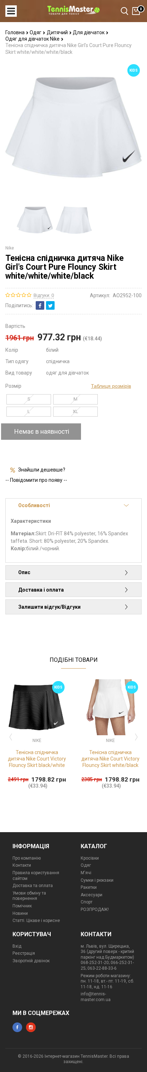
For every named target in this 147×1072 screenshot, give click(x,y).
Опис (24, 572)
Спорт (86, 902)
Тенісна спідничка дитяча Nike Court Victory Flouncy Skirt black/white (37, 758)
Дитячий (58, 32)
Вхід (16, 946)
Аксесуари (91, 894)
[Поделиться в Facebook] (40, 305)
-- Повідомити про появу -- (36, 480)
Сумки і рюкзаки (97, 880)
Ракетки (89, 887)
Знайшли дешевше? (41, 470)
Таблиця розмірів (111, 386)
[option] (34, 220)
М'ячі (86, 872)
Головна (15, 32)
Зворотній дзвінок (31, 960)
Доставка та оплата (32, 885)
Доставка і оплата (41, 590)
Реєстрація (23, 953)
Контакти (21, 865)
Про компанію (26, 858)
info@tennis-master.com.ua (96, 996)
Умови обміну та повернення (29, 896)
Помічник (22, 905)
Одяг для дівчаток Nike (33, 39)
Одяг (36, 32)
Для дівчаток (89, 32)
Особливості (34, 505)
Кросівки (90, 858)
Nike (9, 248)
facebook (17, 1027)
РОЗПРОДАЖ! (95, 909)
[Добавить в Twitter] (50, 305)
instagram (31, 1027)
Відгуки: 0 (44, 295)
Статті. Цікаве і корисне (36, 920)
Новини (20, 913)
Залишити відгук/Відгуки (49, 607)
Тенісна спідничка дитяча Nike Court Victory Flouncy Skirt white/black (110, 758)
